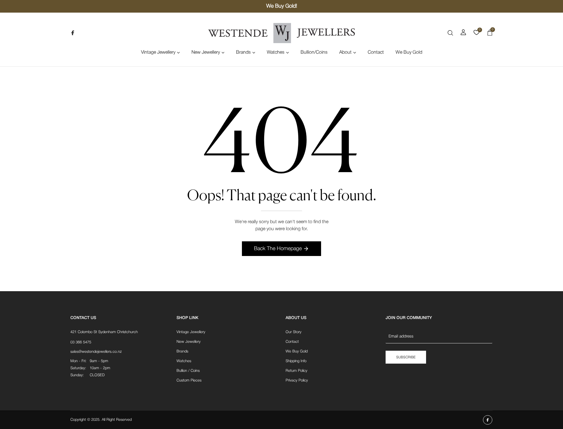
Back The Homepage (278, 248)
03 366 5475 (80, 342)
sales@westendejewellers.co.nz (96, 351)
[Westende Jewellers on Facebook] (72, 33)
